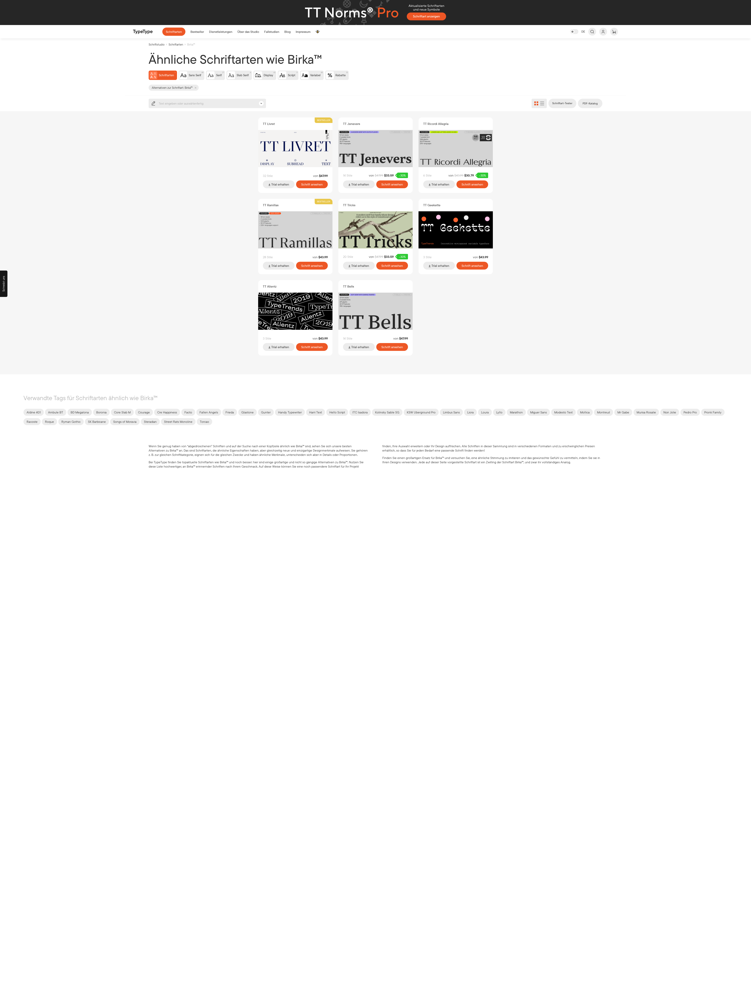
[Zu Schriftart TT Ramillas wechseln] (295, 229)
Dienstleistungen (220, 32)
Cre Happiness (167, 412)
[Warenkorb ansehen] (614, 32)
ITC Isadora (360, 412)
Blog (287, 32)
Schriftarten (174, 32)
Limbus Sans (451, 412)
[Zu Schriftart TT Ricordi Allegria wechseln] (456, 148)
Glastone (247, 412)
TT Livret (269, 123)
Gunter (266, 412)
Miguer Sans (538, 412)
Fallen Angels (208, 412)
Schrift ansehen (312, 184)
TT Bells (348, 286)
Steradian (150, 422)
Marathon (516, 412)
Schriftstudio (156, 44)
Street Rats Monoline (178, 422)
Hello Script (337, 412)
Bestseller (197, 32)
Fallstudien (271, 32)
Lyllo (499, 412)
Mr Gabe (623, 412)
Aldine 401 (34, 412)
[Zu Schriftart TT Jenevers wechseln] (375, 148)
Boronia (101, 412)
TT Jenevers (351, 123)
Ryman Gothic (71, 422)
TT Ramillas (270, 205)
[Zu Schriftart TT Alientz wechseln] (295, 311)
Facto (188, 412)
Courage (144, 412)
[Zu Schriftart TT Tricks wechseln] (375, 229)
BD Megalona (80, 412)
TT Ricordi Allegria (435, 123)
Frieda (229, 412)
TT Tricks (349, 205)
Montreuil (603, 412)
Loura (485, 412)
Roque (49, 422)
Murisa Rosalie (646, 412)
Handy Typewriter (290, 412)
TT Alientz (270, 286)
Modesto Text (563, 412)
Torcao (204, 422)
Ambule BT (55, 412)
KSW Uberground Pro (421, 412)
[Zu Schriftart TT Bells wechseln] (375, 311)
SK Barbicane (97, 422)
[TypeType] (143, 32)
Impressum (303, 32)
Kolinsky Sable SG (387, 412)
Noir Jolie (669, 412)
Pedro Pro (690, 412)
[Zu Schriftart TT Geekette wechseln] (456, 229)
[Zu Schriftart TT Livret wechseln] (295, 148)
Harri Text (315, 412)
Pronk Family (712, 412)
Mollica (585, 412)
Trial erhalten (279, 184)
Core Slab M (122, 412)
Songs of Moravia (125, 422)
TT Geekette (431, 205)
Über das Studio (248, 32)
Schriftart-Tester (562, 103)
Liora (470, 412)
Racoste (32, 422)
